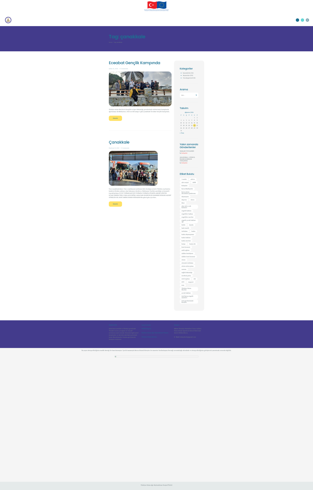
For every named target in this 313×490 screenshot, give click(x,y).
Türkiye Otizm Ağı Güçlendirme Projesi (154, 333)
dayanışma (185, 196)
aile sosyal (185, 182)
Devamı (115, 118)
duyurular (186, 75)
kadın (193, 231)
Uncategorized (188, 78)
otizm (183, 260)
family (191, 225)
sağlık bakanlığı (187, 272)
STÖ (183, 282)
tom (183, 285)
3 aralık (184, 179)
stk (195, 279)
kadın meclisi (186, 241)
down (192, 200)
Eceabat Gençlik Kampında (134, 63)
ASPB (194, 182)
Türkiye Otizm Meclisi (186, 289)
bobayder (184, 153)
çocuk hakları (186, 293)
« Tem (182, 133)
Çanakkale (119, 142)
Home (110, 42)
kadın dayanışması (188, 234)
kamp (183, 244)
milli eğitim (185, 250)
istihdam (184, 231)
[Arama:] (189, 95)
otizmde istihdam (187, 263)
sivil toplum (186, 279)
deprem (184, 200)
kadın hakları (186, 237)
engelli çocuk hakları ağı (189, 221)
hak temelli (185, 228)
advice (193, 179)
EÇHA (183, 225)
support (191, 282)
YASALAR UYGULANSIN (187, 151)
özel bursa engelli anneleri (187, 296)
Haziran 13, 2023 (114, 148)
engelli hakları (186, 211)
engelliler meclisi (187, 217)
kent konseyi (186, 247)
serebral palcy (186, 275)
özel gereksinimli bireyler (187, 301)
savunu (184, 269)
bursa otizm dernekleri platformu (189, 192)
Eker (183, 203)
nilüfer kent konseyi (188, 256)
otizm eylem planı (188, 266)
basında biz (187, 73)
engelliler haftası (187, 214)
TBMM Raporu (146, 328)
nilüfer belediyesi (187, 253)
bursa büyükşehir (187, 189)
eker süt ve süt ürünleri (186, 206)
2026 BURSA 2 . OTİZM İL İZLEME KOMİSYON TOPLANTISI (187, 159)
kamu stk (192, 244)
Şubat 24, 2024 (113, 68)
